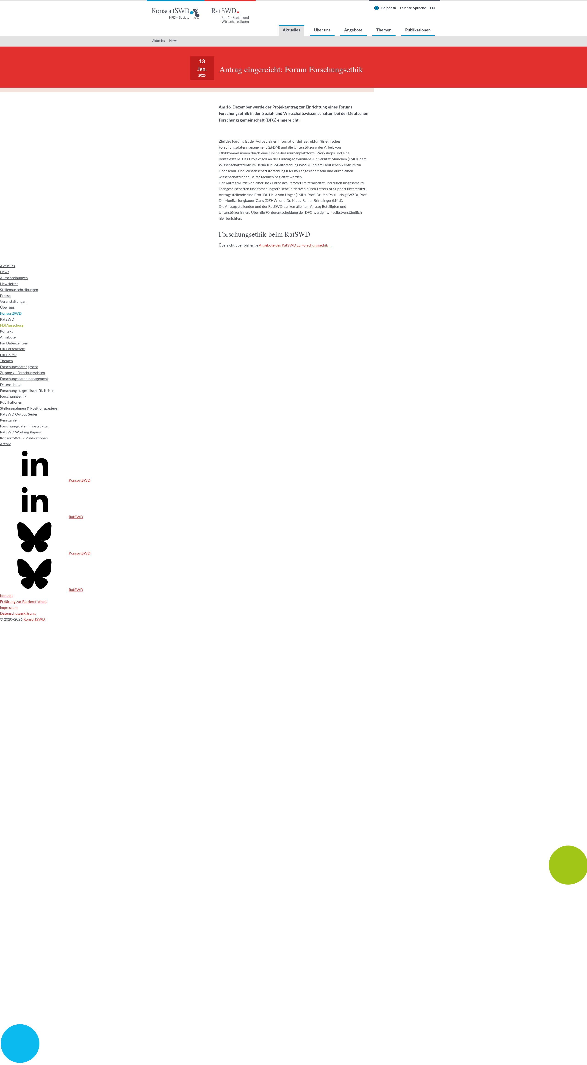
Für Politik (8, 355)
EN (432, 8)
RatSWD (7, 319)
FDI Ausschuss (11, 325)
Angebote (353, 30)
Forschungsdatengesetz (19, 367)
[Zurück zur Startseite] (176, 12)
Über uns (322, 30)
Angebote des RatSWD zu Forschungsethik (293, 245)
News (173, 41)
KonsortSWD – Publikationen (24, 438)
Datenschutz (10, 385)
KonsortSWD (11, 313)
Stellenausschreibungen (19, 290)
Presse (5, 296)
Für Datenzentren (14, 343)
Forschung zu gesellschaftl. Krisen (27, 391)
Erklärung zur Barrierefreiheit (23, 602)
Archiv (5, 444)
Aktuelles (291, 30)
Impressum (8, 608)
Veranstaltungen (13, 301)
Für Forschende (12, 349)
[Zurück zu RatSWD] (230, 12)
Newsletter (9, 284)
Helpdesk (388, 8)
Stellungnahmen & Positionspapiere (28, 408)
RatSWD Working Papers (20, 432)
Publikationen (418, 30)
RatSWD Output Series (19, 414)
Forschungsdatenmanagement (24, 379)
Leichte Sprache (413, 8)
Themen (383, 30)
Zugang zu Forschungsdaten (22, 373)
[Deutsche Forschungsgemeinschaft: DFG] (293, 783)
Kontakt (6, 331)
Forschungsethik (13, 396)
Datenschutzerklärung (18, 613)
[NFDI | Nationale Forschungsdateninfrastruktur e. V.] (293, 1062)
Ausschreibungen (14, 278)
